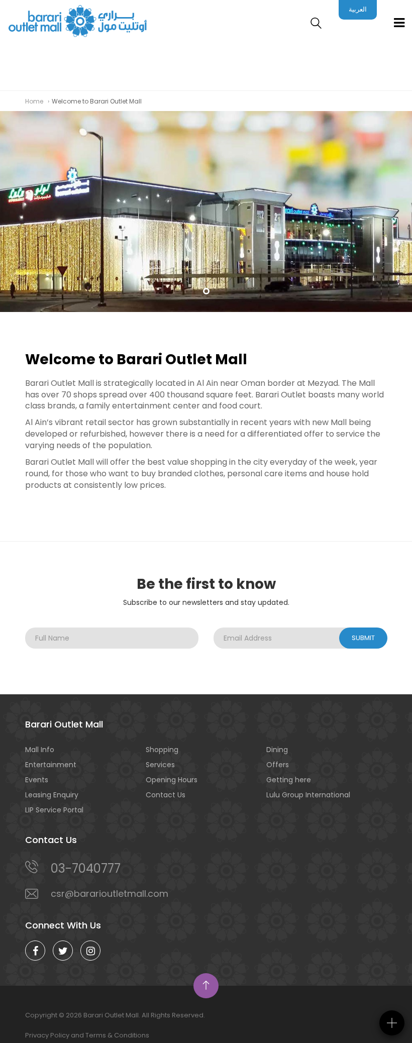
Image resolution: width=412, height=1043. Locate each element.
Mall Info (39, 750)
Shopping (162, 750)
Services (160, 765)
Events (36, 780)
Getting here (288, 780)
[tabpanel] (206, 211)
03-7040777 (86, 868)
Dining (277, 750)
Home (34, 101)
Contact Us (165, 795)
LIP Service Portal (54, 810)
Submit (363, 638)
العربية (358, 9)
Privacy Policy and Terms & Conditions (87, 1035)
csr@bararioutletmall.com (109, 893)
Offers (277, 765)
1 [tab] (206, 291)
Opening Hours (171, 780)
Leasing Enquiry (51, 795)
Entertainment (50, 765)
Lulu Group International (308, 795)
